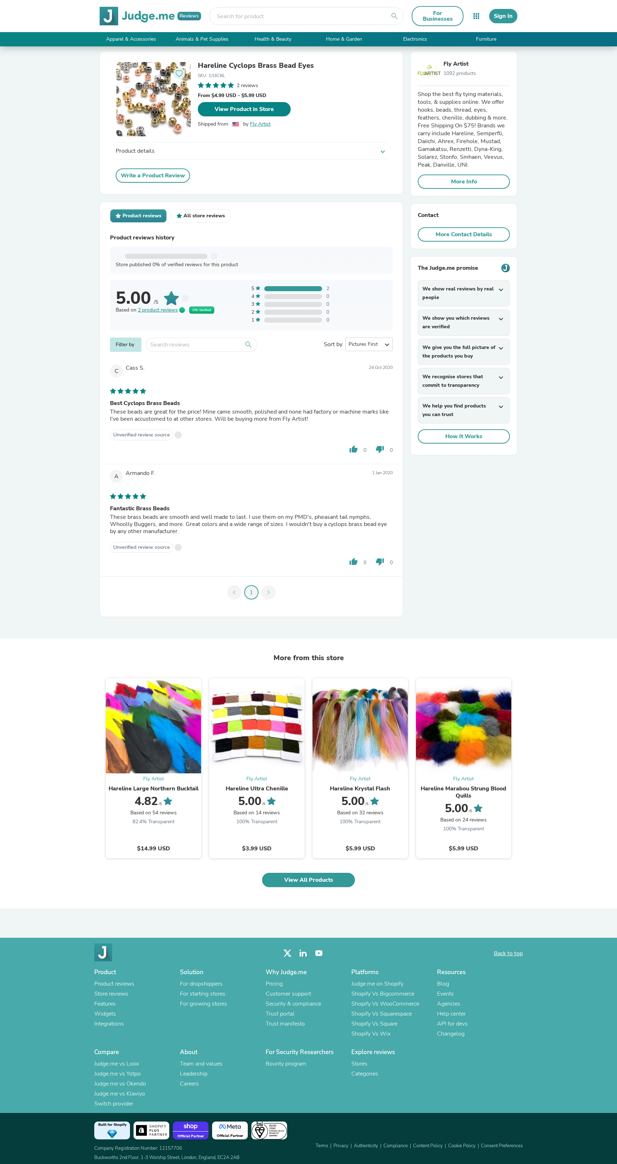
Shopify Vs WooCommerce (385, 1003)
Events (445, 993)
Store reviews (111, 993)
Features (105, 1003)
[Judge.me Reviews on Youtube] (319, 953)
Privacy (340, 1146)
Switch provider (113, 1103)
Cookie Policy (462, 1146)
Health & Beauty (273, 39)
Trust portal (280, 1013)
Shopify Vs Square (374, 1023)
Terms (322, 1146)
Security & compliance (293, 1003)
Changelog (451, 1033)
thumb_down (380, 449)
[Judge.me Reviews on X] (287, 953)
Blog (443, 983)
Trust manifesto (285, 1023)
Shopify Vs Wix (371, 1033)
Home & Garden (344, 39)
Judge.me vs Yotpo (117, 1073)
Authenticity (366, 1146)
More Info (464, 182)
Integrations (109, 1023)
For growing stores (203, 1003)
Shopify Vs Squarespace (381, 1013)
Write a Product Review (153, 175)
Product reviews (114, 983)
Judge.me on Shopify (377, 983)
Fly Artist (260, 124)
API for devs (452, 1023)
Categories (364, 1073)
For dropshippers (201, 983)
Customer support (288, 993)
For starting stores (202, 993)
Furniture (486, 39)
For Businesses (438, 16)
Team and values (201, 1063)
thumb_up (353, 449)
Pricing (274, 983)
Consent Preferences (502, 1146)
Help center (451, 1013)
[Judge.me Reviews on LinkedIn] (303, 953)
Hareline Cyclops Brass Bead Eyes (256, 65)
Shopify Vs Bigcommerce (382, 993)
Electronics (415, 39)
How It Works (463, 436)
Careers (189, 1083)
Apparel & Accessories (131, 39)
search (394, 16)
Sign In (503, 16)
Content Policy (428, 1146)
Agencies (448, 1003)
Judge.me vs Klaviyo (119, 1093)
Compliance (395, 1146)
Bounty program (286, 1063)
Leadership (193, 1073)
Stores (359, 1063)
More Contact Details (464, 234)
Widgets (105, 1013)
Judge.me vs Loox (116, 1063)
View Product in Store (244, 109)
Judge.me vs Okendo (120, 1083)
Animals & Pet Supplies (202, 39)
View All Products (308, 880)
